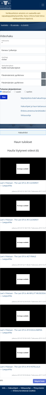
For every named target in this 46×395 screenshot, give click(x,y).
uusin (18, 92)
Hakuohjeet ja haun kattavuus (33, 106)
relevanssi (6, 92)
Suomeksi (4, 25)
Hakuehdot (23, 132)
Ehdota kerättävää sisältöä (24, 390)
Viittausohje (26, 115)
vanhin (29, 92)
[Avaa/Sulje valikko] (43, 5)
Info (3, 388)
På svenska (14, 25)
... (43, 75)
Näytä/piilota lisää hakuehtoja (33, 98)
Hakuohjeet (13, 388)
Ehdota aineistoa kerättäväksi (33, 111)
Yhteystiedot (38, 388)
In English (24, 25)
